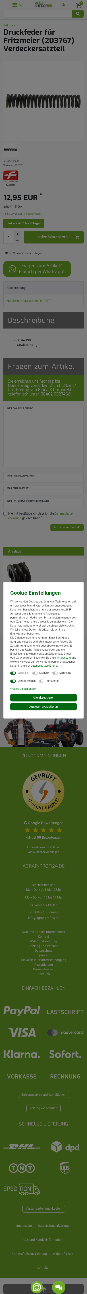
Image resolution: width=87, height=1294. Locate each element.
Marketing (65, 672)
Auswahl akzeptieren (43, 706)
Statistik (44, 672)
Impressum (64, 657)
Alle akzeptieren (43, 697)
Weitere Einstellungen (23, 688)
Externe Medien (26, 680)
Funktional (52, 680)
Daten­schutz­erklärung (44, 665)
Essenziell (23, 672)
